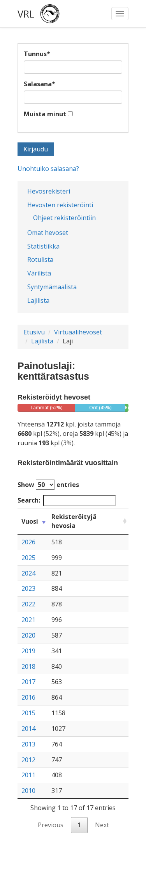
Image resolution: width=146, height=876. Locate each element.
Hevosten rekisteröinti (60, 205)
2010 (28, 790)
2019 (28, 651)
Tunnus (37, 54)
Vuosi (29, 521)
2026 (28, 542)
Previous (50, 825)
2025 (28, 557)
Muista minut (45, 114)
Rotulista (40, 259)
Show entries (48, 484)
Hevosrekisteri (48, 191)
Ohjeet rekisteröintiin (64, 217)
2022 (28, 604)
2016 (28, 697)
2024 (28, 573)
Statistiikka (43, 246)
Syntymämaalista (52, 287)
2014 (28, 728)
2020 (28, 635)
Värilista (39, 273)
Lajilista (38, 300)
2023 (28, 588)
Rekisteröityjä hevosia (74, 521)
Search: (29, 500)
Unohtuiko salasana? (48, 168)
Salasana (39, 84)
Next (102, 825)
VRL (26, 13)
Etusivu (34, 332)
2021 (28, 619)
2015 (28, 713)
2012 (28, 759)
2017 (28, 681)
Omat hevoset (47, 232)
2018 (28, 666)
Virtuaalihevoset (78, 332)
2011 (28, 775)
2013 (28, 744)
